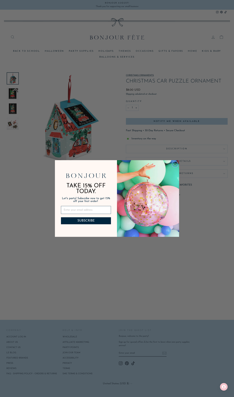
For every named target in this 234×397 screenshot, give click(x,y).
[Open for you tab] (224, 387)
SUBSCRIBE (86, 220)
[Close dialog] (175, 164)
